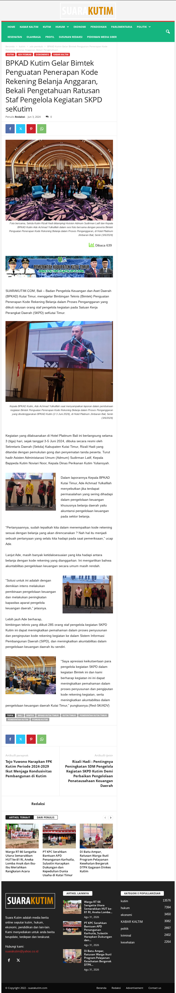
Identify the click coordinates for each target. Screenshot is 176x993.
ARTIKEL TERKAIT (19, 817)
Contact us (154, 988)
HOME (11, 26)
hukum (60, 26)
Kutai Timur (69, 715)
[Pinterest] (31, 128)
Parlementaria (121, 26)
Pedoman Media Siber (102, 37)
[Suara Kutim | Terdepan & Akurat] (88, 10)
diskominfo (42, 54)
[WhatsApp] (41, 128)
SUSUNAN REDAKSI (70, 37)
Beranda (10, 46)
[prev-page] (105, 817)
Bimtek (30, 715)
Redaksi (20, 116)
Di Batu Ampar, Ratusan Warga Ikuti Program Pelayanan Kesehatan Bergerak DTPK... (97, 958)
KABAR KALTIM (29, 26)
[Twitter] (20, 128)
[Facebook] (10, 128)
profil (49, 37)
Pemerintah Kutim (18, 719)
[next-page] (110, 817)
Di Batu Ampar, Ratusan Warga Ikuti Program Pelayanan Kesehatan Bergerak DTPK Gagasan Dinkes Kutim (95, 861)
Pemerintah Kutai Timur (93, 715)
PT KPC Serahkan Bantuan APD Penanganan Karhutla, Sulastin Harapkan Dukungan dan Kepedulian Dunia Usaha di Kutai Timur (58, 863)
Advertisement (134, 988)
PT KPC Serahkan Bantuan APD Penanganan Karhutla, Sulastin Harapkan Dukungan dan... (98, 931)
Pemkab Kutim (40, 719)
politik (142, 26)
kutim (47, 26)
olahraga (34, 37)
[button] (168, 32)
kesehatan (15, 37)
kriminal (126, 935)
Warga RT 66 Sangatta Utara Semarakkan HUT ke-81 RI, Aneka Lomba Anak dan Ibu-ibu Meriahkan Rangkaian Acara (21, 861)
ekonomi (80, 26)
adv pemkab (36, 46)
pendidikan (99, 26)
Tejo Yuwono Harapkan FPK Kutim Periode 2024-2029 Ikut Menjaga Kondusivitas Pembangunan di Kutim (29, 768)
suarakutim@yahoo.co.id (21, 951)
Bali (20, 715)
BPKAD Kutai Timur (48, 715)
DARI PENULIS (45, 817)
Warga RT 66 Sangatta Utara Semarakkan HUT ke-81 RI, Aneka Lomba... (98, 907)
